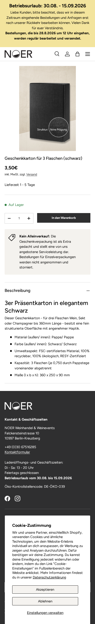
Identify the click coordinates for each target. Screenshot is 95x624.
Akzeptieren (45, 589)
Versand (31, 174)
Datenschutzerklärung (49, 577)
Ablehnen (45, 601)
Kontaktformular (17, 452)
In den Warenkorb (64, 217)
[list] (47, 108)
